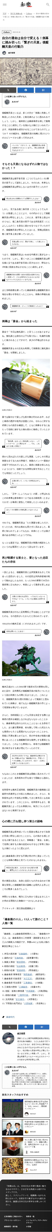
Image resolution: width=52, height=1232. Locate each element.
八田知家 (28, 1003)
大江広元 (28, 979)
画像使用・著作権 (10, 1226)
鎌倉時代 (10, 1017)
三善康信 (28, 983)
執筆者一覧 (30, 1216)
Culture (29, 13)
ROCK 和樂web (16, 13)
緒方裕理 (21, 1033)
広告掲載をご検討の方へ (13, 1216)
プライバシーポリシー (12, 1220)
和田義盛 (28, 974)
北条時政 (19, 958)
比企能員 (21, 966)
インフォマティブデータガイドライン (36, 1221)
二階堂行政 (23, 995)
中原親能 (30, 991)
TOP (4, 13)
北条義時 (23, 954)
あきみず (15, 102)
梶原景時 (21, 962)
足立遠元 (20, 999)
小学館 (28, 1226)
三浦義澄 (23, 987)
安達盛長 (21, 970)
